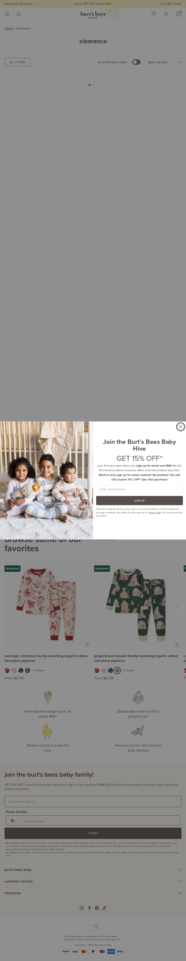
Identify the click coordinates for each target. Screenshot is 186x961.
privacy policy (155, 512)
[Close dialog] (180, 426)
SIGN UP (139, 500)
